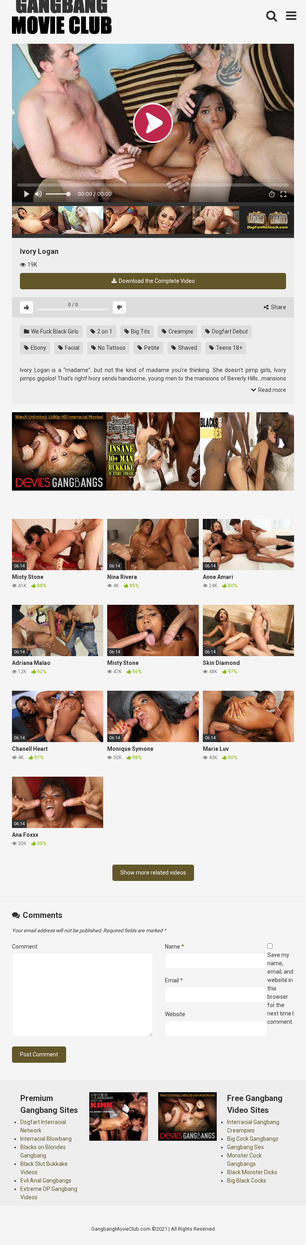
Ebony (37, 348)
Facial (71, 348)
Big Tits (140, 331)
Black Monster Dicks (252, 1172)
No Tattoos (111, 348)
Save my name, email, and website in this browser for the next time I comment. (280, 988)
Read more (271, 390)
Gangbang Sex (245, 1147)
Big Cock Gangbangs (253, 1139)
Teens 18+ (228, 348)
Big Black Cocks (246, 1180)
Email (174, 980)
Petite (151, 348)
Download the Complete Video (156, 281)
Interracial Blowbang (46, 1139)
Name (174, 946)
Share (278, 307)
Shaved (187, 348)
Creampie (180, 331)
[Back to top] (279, 1221)
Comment (24, 946)
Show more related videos (153, 872)
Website (175, 1014)
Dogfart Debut (229, 331)
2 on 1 (104, 331)
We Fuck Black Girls (54, 331)
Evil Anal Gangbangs (45, 1180)
